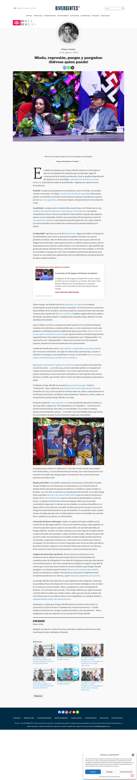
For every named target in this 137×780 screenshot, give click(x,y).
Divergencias (85, 15)
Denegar (110, 772)
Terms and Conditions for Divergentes (109, 776)
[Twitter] (63, 712)
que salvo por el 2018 (60, 402)
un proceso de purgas (77, 385)
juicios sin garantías (47, 200)
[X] (72, 67)
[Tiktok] (70, 712)
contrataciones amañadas (44, 220)
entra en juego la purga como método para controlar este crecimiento (67, 356)
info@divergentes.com (102, 726)
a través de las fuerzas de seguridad (74, 193)
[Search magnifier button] (122, 8)
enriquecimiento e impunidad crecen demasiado (77, 348)
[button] (133, 755)
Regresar (38, 696)
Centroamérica (63, 15)
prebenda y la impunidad (75, 304)
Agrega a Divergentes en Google (67, 161)
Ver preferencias (126, 772)
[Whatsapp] (68, 67)
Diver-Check (74, 15)
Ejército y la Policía (64, 313)
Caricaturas (105, 15)
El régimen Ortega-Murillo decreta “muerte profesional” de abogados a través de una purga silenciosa (92, 661)
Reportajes (38, 15)
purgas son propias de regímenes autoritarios (55, 365)
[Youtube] (74, 712)
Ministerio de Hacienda (51, 498)
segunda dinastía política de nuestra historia (52, 599)
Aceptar (93, 772)
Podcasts (95, 15)
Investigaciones (50, 15)
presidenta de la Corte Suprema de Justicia (80, 388)
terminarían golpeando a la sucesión (84, 575)
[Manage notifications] (132, 775)
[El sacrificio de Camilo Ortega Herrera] (68, 650)
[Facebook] (64, 67)
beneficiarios (69, 233)
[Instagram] (66, 712)
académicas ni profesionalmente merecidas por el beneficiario (59, 211)
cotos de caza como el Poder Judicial (62, 495)
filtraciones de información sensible (82, 569)
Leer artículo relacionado (67, 292)
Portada (29, 15)
